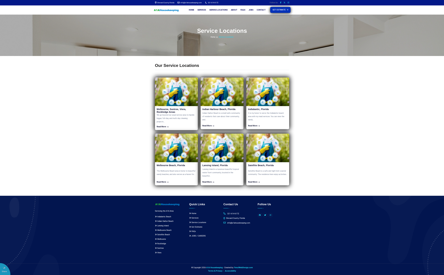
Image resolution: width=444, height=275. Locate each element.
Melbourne (161, 239)
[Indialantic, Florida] (267, 92)
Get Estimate (196, 227)
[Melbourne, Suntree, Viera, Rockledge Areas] (176, 92)
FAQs (242, 10)
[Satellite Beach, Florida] (267, 148)
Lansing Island (163, 226)
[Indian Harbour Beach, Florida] (222, 92)
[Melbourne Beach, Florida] (176, 148)
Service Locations (218, 10)
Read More (161, 127)
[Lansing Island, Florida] (222, 148)
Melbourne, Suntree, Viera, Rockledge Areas (171, 110)
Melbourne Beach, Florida (171, 165)
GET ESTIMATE (279, 10)
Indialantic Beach (164, 217)
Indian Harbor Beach (165, 221)
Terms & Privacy (215, 271)
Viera (159, 253)
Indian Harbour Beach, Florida (218, 109)
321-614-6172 (213, 3)
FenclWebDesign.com (243, 267)
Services (201, 10)
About (234, 10)
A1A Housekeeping (214, 267)
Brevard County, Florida (165, 3)
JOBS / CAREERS (198, 236)
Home (191, 10)
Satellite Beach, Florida (261, 165)
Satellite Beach (163, 234)
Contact (261, 10)
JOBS (251, 10)
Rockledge (161, 243)
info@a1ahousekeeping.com (191, 3)
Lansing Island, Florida (215, 165)
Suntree (160, 248)
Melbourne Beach (164, 230)
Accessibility (230, 271)
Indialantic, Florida (258, 109)
